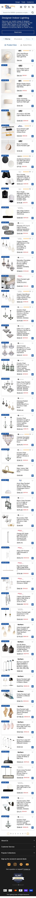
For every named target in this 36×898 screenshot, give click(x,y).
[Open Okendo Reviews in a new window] (18, 885)
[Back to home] (10, 7)
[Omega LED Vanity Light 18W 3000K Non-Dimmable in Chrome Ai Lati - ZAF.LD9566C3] (8, 537)
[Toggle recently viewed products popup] (21, 7)
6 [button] (22, 833)
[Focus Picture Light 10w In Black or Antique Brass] (8, 131)
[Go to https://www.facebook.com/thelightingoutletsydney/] (9, 864)
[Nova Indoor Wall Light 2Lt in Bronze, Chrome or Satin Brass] (8, 521)
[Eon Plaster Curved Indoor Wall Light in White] (8, 71)
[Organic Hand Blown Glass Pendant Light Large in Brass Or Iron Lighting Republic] (8, 297)
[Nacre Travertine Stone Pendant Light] (8, 146)
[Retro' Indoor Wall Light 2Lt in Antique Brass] (8, 471)
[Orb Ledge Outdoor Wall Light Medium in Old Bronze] (8, 213)
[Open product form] (32, 61)
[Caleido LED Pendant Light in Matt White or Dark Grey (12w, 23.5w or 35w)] (8, 599)
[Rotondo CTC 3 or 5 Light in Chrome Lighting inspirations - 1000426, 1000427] (8, 229)
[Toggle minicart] (33, 7)
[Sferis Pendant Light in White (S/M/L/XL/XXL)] (8, 282)
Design (17, 2)
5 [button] (20, 833)
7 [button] (25, 833)
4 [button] (17, 833)
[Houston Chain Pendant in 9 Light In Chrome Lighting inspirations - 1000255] (8, 822)
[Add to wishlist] (32, 50)
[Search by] (32, 12)
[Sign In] (29, 7)
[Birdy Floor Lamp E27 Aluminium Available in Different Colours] (8, 742)
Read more (18, 32)
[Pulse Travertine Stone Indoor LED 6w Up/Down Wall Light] (8, 101)
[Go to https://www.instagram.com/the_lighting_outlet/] (15, 864)
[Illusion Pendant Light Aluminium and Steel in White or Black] (8, 682)
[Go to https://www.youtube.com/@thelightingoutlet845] (27, 864)
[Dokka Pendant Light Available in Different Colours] (8, 697)
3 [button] (15, 833)
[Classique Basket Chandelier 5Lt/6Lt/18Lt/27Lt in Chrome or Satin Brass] (8, 405)
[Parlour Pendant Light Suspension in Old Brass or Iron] (8, 615)
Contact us (26, 869)
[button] (28, 834)
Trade (23, 2)
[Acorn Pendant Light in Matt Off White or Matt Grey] (8, 757)
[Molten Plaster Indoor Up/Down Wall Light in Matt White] (8, 86)
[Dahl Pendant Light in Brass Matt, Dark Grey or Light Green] (8, 727)
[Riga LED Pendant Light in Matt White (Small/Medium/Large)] (8, 569)
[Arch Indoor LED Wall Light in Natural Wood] (8, 116)
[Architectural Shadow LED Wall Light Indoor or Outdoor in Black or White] (8, 162)
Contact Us (30, 2)
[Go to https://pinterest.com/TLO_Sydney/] (21, 864)
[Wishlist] (25, 7)
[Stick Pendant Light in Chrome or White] (8, 584)
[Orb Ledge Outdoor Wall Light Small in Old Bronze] (8, 788)
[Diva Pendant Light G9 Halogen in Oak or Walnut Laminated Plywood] (8, 712)
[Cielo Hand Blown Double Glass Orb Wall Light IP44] (8, 56)
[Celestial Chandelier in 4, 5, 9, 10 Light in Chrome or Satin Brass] (8, 440)
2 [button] (13, 833)
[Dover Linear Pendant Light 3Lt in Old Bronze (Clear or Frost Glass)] (8, 773)
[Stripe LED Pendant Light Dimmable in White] (8, 553)
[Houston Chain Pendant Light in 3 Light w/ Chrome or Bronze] (8, 456)
